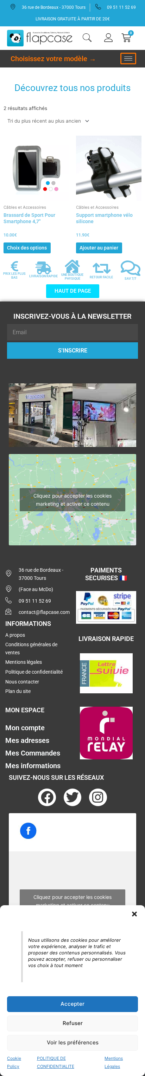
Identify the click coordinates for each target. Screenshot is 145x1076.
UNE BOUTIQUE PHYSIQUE (72, 276)
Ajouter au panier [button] (99, 248)
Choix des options (27, 248)
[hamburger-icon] (128, 58)
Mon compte (25, 728)
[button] (134, 914)
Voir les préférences (73, 1042)
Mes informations (33, 765)
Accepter (72, 1003)
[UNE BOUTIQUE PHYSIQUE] (72, 266)
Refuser (73, 1023)
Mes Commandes (32, 753)
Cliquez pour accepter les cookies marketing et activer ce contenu (72, 500)
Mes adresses (27, 740)
